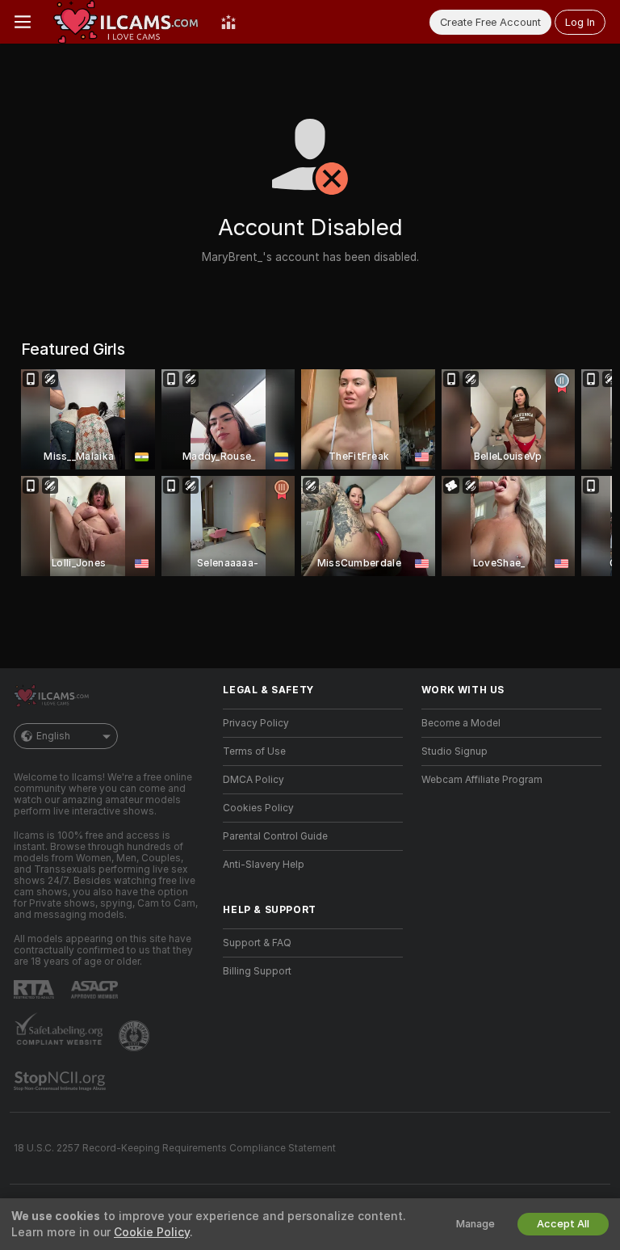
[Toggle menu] (22, 22)
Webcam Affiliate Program (481, 779)
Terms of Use (254, 751)
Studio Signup (454, 751)
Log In (580, 22)
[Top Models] (228, 22)
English (53, 736)
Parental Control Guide (275, 836)
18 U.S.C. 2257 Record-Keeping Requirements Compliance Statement (175, 1148)
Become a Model (461, 723)
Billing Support (257, 971)
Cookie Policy (152, 1232)
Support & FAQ (257, 943)
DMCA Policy (253, 779)
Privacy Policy (256, 723)
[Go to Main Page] (126, 22)
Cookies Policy (258, 808)
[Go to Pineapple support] (136, 1036)
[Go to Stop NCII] (61, 1081)
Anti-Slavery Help (263, 864)
